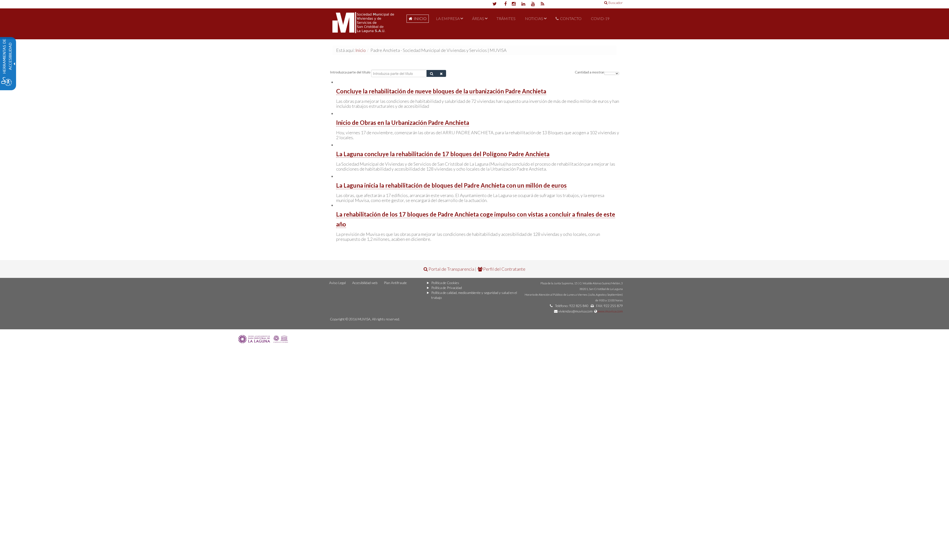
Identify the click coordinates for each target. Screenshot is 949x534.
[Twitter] (494, 4)
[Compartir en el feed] (542, 4)
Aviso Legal (337, 283)
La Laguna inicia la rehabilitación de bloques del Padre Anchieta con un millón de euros (451, 185)
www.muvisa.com (610, 311)
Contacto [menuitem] (571, 18)
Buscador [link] (615, 2)
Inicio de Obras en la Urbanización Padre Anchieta (402, 122)
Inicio (360, 50)
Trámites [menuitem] (506, 18)
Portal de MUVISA (363, 24)
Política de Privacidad (446, 288)
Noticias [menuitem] (534, 18)
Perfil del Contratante (503, 269)
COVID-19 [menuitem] (600, 18)
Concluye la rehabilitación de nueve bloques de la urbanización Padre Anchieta (441, 91)
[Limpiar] (441, 73)
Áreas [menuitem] (478, 18)
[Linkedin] (523, 4)
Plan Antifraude (395, 283)
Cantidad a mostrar (589, 72)
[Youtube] (533, 4)
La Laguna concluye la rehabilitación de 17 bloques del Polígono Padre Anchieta (442, 153)
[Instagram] (513, 4)
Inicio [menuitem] (420, 18)
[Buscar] (432, 73)
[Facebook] (504, 4)
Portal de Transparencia (451, 269)
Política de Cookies (445, 283)
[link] (264, 338)
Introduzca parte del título (350, 72)
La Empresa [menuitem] (448, 18)
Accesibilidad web (364, 283)
